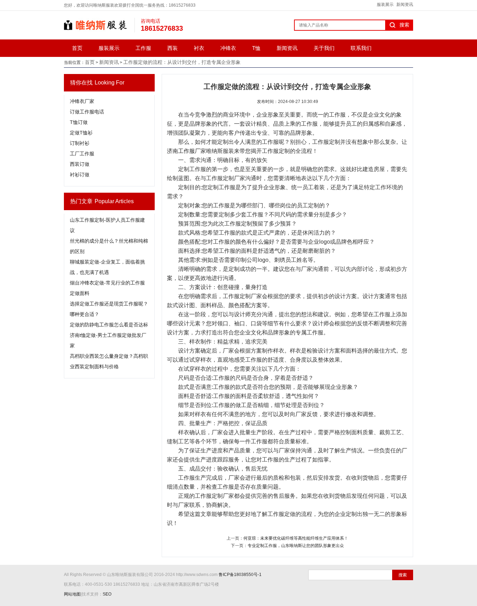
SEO (107, 594)
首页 (77, 48)
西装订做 (79, 164)
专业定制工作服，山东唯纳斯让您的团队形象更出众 (296, 545)
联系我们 (361, 48)
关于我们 (324, 48)
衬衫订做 (79, 174)
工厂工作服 (82, 153)
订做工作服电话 (87, 111)
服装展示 (385, 4)
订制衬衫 (79, 143)
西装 (172, 48)
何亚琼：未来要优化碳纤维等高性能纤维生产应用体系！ (295, 538)
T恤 (256, 48)
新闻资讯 (404, 4)
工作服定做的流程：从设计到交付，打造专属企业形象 (182, 62)
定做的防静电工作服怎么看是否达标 (109, 324)
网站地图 (72, 594)
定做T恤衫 (81, 132)
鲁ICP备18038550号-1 (240, 574)
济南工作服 (181, 151)
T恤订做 (79, 122)
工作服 (143, 48)
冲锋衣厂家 (82, 101)
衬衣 (199, 48)
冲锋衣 (228, 48)
